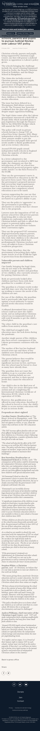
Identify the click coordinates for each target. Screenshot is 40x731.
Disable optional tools (25, 33)
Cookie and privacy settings (20, 710)
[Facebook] (14, 684)
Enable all (11, 33)
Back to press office (10, 660)
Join (20, 698)
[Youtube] (26, 684)
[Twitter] (20, 684)
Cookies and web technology (23, 708)
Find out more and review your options (18, 29)
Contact (20, 701)
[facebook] (3, 673)
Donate (20, 692)
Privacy (11, 708)
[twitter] (8, 673)
